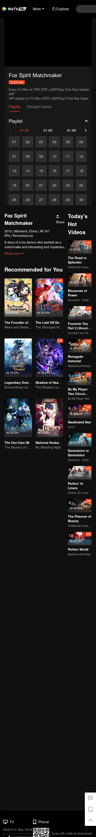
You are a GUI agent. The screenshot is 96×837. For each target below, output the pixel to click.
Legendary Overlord (19, 382)
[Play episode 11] (67, 156)
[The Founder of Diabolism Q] (18, 297)
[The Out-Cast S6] (18, 417)
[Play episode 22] (54, 185)
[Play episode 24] (81, 185)
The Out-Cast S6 (16, 442)
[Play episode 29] (67, 199)
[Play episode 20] (27, 185)
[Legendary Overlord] (18, 357)
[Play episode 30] (81, 199)
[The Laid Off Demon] (49, 297)
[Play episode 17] (67, 170)
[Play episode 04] (54, 141)
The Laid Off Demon (50, 322)
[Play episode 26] (27, 199)
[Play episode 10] (54, 156)
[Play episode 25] (14, 199)
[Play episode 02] (27, 141)
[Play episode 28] (54, 199)
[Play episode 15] (41, 170)
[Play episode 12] (81, 156)
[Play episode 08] (27, 156)
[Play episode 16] (54, 170)
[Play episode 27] (41, 199)
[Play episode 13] (14, 170)
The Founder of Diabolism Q (26, 322)
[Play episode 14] (27, 170)
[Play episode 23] (67, 185)
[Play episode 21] (41, 185)
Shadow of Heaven (49, 382)
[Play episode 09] (41, 156)
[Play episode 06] (81, 141)
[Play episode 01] (14, 141)
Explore (62, 8)
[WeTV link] (14, 8)
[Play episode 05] (67, 141)
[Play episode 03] (41, 141)
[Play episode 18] (81, 170)
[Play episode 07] (14, 156)
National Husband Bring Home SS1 (61, 442)
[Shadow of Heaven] (49, 357)
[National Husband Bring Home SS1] (49, 417)
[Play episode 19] (14, 185)
